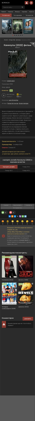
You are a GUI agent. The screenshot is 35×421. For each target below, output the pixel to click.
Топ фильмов (6, 15)
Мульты (31, 11)
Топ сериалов (18, 15)
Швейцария (11, 81)
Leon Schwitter (13, 100)
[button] (12, 35)
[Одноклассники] (12, 216)
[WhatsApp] (23, 216)
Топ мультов (29, 15)
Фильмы (17, 11)
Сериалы (24, 11)
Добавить (27, 319)
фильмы (18, 40)
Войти (26, 2)
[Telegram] (25, 216)
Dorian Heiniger (23, 103)
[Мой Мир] (15, 216)
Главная (3, 11)
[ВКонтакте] (10, 216)
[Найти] (22, 7)
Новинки (10, 11)
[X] (17, 216)
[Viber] (20, 216)
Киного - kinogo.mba (9, 40)
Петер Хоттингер (12, 103)
